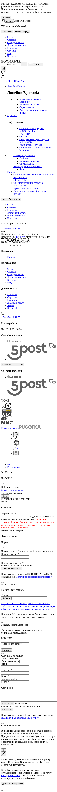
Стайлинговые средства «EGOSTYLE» (31, 129)
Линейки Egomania (17, 86)
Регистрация (13, 467)
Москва (9, 21)
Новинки (12, 300)
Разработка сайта (10, 428)
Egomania (12, 115)
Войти (5, 496)
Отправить (7, 710)
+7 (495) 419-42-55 (10, 228)
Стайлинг (24, 102)
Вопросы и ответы (17, 215)
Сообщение (7, 687)
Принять (6, 17)
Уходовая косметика (29, 104)
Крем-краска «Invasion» (31, 145)
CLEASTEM (26, 136)
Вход (9, 464)
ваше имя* (6, 638)
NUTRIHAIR (26, 134)
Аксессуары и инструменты (33, 110)
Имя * (4, 501)
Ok (3, 750)
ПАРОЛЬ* (6, 478)
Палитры (12, 48)
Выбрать (6, 598)
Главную (20, 237)
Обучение (12, 50)
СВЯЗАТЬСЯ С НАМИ (12, 365)
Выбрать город (22, 32)
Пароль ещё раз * (10, 554)
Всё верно (7, 32)
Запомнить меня (13, 493)
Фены (22, 112)
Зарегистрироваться (11, 569)
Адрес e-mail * (8, 513)
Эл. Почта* (7, 472)
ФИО (4, 664)
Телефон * (6, 670)
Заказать (6, 650)
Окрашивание (26, 107)
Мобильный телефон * (13, 530)
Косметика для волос (30, 99)
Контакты (12, 56)
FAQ (9, 53)
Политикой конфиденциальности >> (35, 576)
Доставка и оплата (16, 45)
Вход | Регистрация (11, 199)
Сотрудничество (15, 42)
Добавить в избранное (12, 784)
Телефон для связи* (11, 644)
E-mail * (5, 676)
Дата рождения (9, 536)
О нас (10, 37)
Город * (5, 682)
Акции (10, 305)
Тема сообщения (9, 658)
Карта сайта (13, 308)
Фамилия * (7, 507)
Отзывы (11, 39)
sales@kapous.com (10, 775)
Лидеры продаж (15, 302)
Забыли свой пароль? (12, 490)
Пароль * (6, 542)
